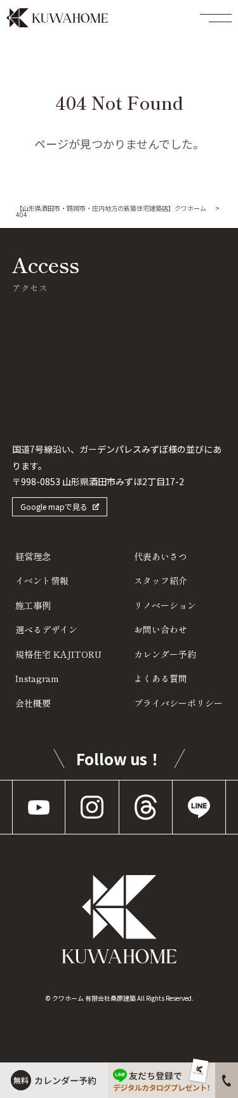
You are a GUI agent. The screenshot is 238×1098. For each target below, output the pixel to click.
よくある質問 (160, 678)
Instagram (37, 678)
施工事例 (33, 605)
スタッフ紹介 (160, 580)
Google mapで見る (54, 506)
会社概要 (33, 703)
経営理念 (33, 556)
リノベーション (165, 605)
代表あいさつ (160, 556)
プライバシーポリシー (178, 703)
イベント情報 (42, 580)
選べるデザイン (46, 629)
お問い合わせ (160, 629)
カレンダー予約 (165, 654)
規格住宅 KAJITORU (58, 654)
